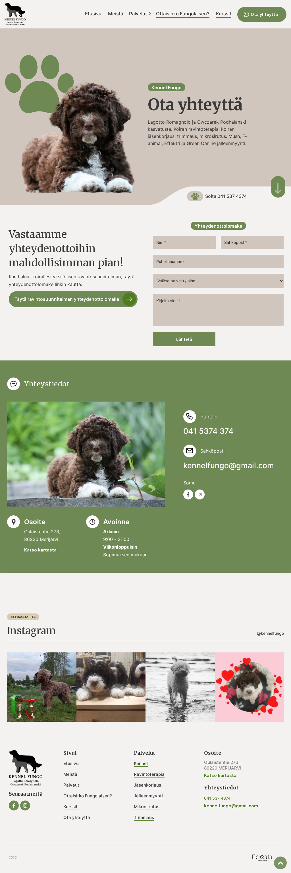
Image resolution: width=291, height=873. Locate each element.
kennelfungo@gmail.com (228, 465)
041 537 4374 (217, 798)
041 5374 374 (208, 431)
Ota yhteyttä (264, 14)
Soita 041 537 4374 (226, 196)
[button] (142, 14)
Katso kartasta (40, 550)
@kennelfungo (270, 633)
